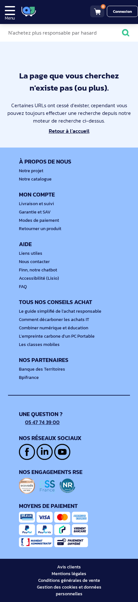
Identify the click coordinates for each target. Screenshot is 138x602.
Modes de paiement (39, 220)
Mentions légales (69, 573)
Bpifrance (29, 377)
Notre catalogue (35, 179)
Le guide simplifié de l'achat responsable (60, 311)
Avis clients (69, 567)
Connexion (122, 11)
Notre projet (31, 170)
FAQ (23, 286)
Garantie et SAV (35, 212)
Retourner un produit (40, 228)
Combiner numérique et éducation (53, 328)
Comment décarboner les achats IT (54, 319)
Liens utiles (30, 253)
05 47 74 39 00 (42, 422)
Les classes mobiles (39, 344)
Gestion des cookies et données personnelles (69, 590)
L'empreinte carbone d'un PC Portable (57, 336)
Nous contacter (34, 261)
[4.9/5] (51, 11)
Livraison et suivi (36, 203)
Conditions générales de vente (69, 580)
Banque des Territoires (42, 369)
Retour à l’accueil (69, 131)
